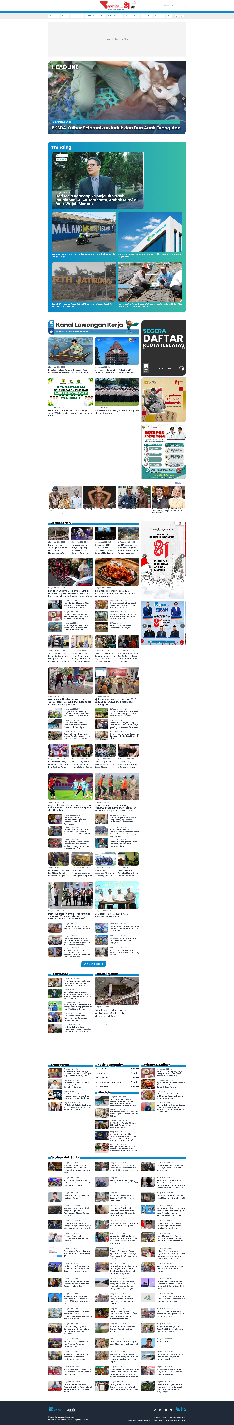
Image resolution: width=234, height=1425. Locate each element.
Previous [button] (50, 98)
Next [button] (183, 98)
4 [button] (120, 137)
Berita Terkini (61, 523)
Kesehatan (159, 16)
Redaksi (157, 1417)
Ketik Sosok (61, 159)
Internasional (77, 16)
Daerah (65, 16)
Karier (183, 1420)
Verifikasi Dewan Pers (177, 1417)
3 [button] (117, 137)
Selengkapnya (95, 963)
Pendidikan (146, 16)
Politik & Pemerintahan (95, 16)
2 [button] (113, 137)
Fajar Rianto (62, 156)
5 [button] (124, 137)
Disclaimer (163, 1420)
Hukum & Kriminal (115, 16)
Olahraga (171, 16)
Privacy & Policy (174, 1420)
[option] (117, 98)
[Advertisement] (10, 54)
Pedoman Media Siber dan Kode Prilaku (143, 1420)
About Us (165, 1417)
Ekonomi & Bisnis (132, 16)
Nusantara (54, 16)
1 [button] (109, 137)
